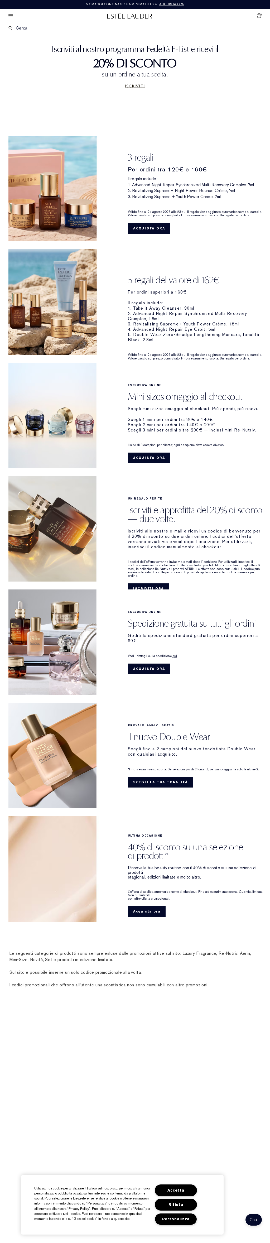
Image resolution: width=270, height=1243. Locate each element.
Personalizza (176, 1219)
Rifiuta (175, 1204)
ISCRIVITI (135, 86)
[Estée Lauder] (129, 16)
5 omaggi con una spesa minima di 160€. (135, 4)
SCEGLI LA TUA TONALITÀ (160, 782)
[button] (253, 1220)
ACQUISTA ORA (149, 228)
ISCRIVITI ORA (148, 589)
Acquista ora (147, 911)
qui (174, 656)
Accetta (175, 1190)
